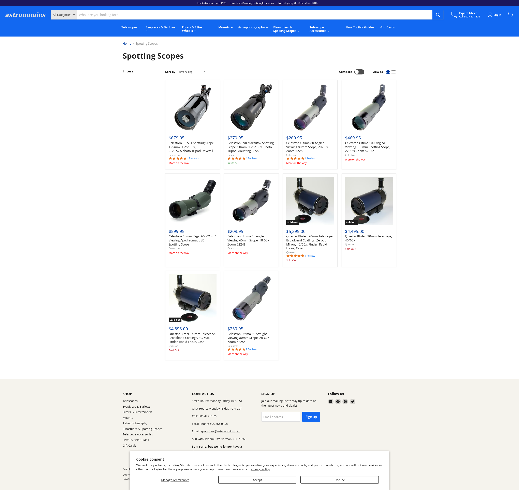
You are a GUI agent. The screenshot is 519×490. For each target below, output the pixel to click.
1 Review (310, 158)
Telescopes (129, 27)
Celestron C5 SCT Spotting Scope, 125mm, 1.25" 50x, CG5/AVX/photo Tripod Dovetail (191, 147)
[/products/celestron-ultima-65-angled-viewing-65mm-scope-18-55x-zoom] (251, 201)
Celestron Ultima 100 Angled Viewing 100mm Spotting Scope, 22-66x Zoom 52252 (367, 147)
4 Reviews (193, 158)
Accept (257, 480)
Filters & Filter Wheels (192, 29)
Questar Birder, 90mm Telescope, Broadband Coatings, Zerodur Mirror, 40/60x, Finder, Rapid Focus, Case (309, 242)
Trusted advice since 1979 (211, 3)
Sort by (170, 71)
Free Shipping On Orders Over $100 (298, 3)
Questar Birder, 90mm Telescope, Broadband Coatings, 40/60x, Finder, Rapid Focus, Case (192, 338)
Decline (340, 480)
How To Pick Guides (360, 27)
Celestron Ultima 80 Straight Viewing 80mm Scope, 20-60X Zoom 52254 (248, 338)
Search (127, 469)
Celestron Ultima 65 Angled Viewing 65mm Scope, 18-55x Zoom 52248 (248, 240)
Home (127, 43)
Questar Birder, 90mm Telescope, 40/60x (368, 238)
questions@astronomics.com (220, 431)
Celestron (174, 155)
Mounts (224, 27)
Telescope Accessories (318, 29)
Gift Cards (387, 27)
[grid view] (388, 72)
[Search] (437, 14)
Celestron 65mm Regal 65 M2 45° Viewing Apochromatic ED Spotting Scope (192, 240)
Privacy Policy (260, 469)
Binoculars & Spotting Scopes (285, 29)
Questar (290, 252)
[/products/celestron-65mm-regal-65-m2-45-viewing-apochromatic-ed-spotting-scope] (193, 201)
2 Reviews (251, 349)
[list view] (394, 72)
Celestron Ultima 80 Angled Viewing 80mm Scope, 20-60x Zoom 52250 (307, 147)
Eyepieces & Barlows (160, 27)
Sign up (311, 416)
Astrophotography (252, 27)
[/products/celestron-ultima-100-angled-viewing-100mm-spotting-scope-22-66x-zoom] (369, 107)
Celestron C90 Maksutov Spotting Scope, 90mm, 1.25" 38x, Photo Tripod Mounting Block (250, 147)
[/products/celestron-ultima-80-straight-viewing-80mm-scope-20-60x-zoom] (251, 298)
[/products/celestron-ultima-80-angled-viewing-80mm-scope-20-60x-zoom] (310, 107)
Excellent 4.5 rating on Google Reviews (252, 3)
